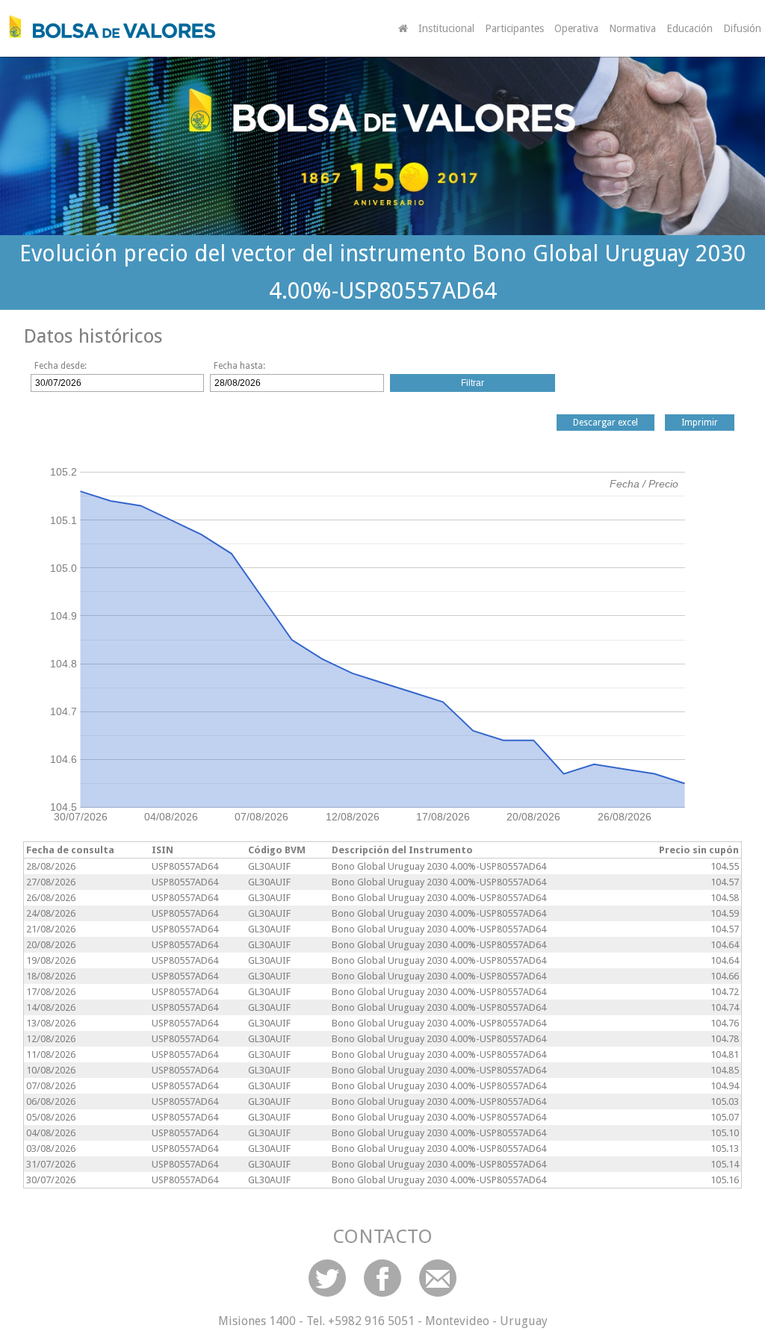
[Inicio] (108, 26)
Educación (689, 28)
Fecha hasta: (239, 366)
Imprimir (699, 422)
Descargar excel (605, 422)
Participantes (514, 28)
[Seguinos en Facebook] (382, 1278)
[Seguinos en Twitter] (327, 1278)
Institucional (446, 28)
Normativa (632, 28)
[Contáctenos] (437, 1278)
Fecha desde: (60, 366)
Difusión (742, 28)
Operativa (576, 28)
